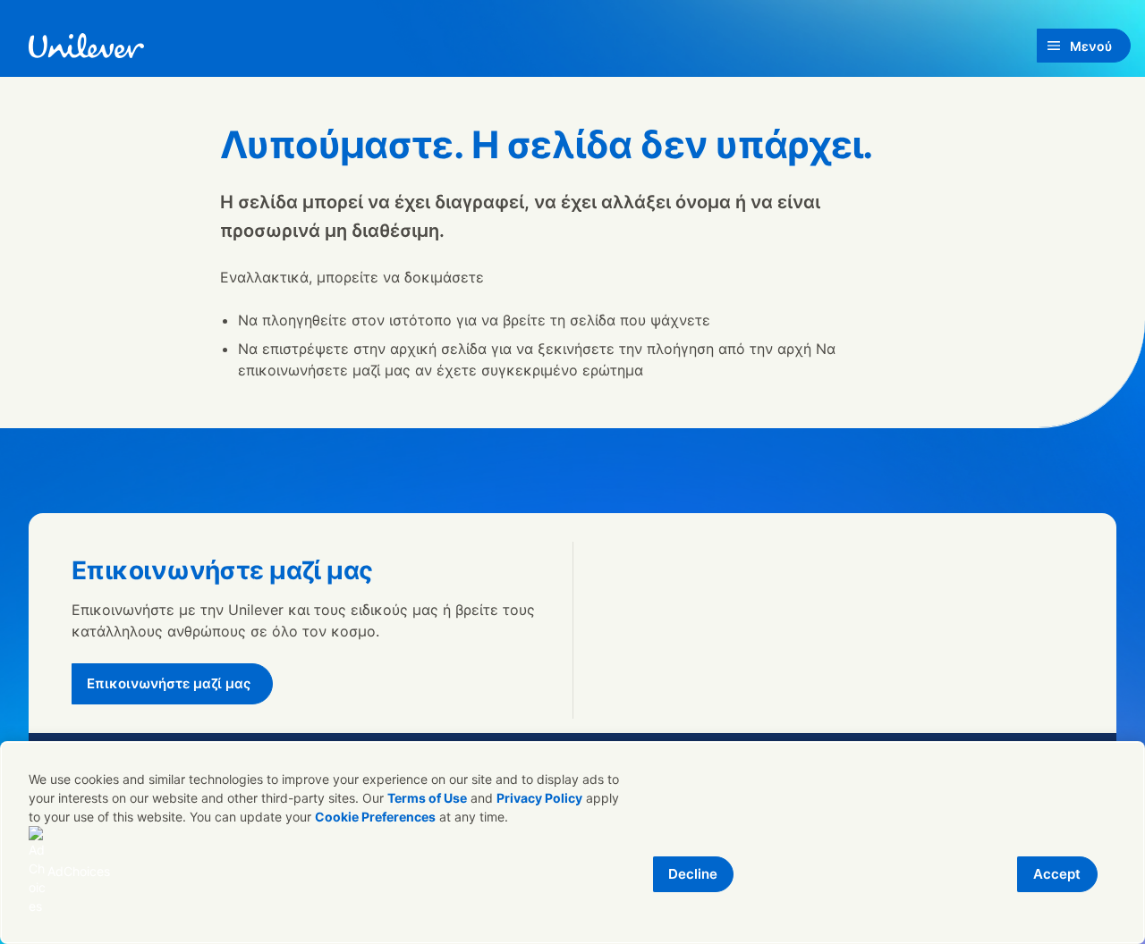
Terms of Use (427, 797)
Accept (1057, 873)
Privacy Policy (539, 797)
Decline (692, 873)
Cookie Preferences (375, 816)
